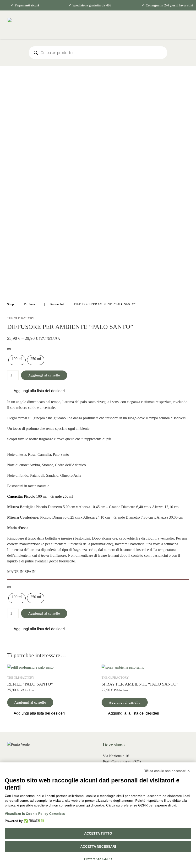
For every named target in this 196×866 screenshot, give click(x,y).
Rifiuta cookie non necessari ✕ (167, 771)
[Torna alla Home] (22, 25)
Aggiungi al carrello (44, 375)
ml (9, 349)
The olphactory (20, 318)
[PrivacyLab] (33, 820)
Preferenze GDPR (98, 859)
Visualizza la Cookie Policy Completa (35, 814)
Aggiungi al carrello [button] (30, 702)
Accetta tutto (98, 833)
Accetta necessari (98, 846)
